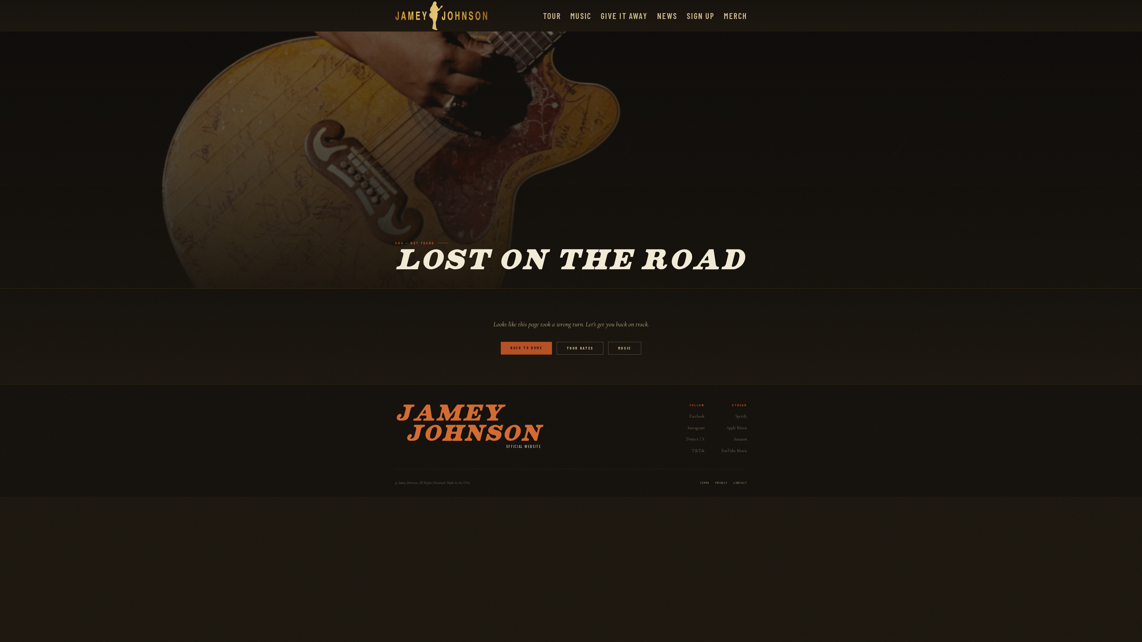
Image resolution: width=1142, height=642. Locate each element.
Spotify (741, 416)
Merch (735, 16)
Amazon (740, 439)
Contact (740, 482)
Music (580, 16)
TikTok (698, 450)
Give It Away (624, 16)
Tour (552, 16)
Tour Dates (580, 348)
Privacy (721, 482)
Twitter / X (695, 439)
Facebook (697, 416)
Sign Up (700, 16)
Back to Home (526, 347)
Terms (704, 482)
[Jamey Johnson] (441, 16)
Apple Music (736, 427)
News (667, 16)
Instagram (696, 427)
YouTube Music (734, 450)
